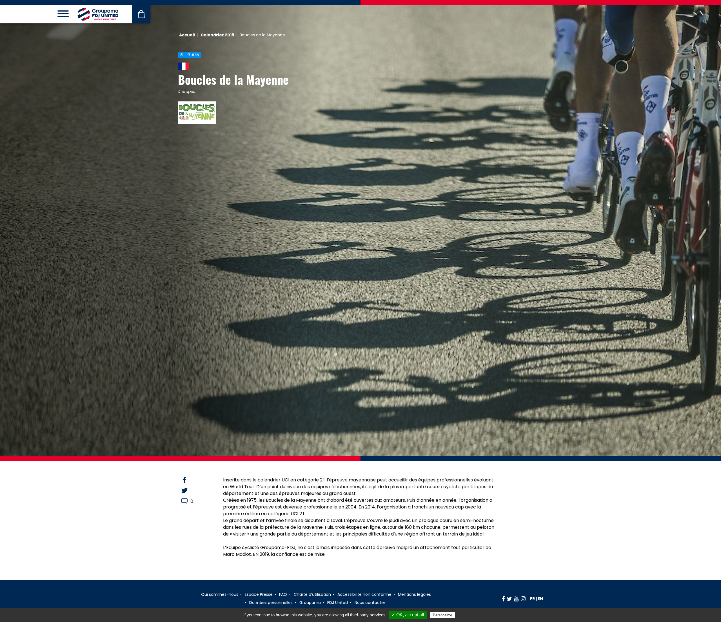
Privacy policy (470, 615)
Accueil (187, 35)
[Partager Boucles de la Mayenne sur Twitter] (189, 490)
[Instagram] (523, 598)
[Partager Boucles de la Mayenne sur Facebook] (189, 480)
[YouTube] (516, 598)
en (540, 598)
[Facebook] (503, 598)
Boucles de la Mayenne (233, 79)
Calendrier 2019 (217, 35)
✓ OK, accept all (407, 614)
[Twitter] (509, 598)
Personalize (442, 615)
